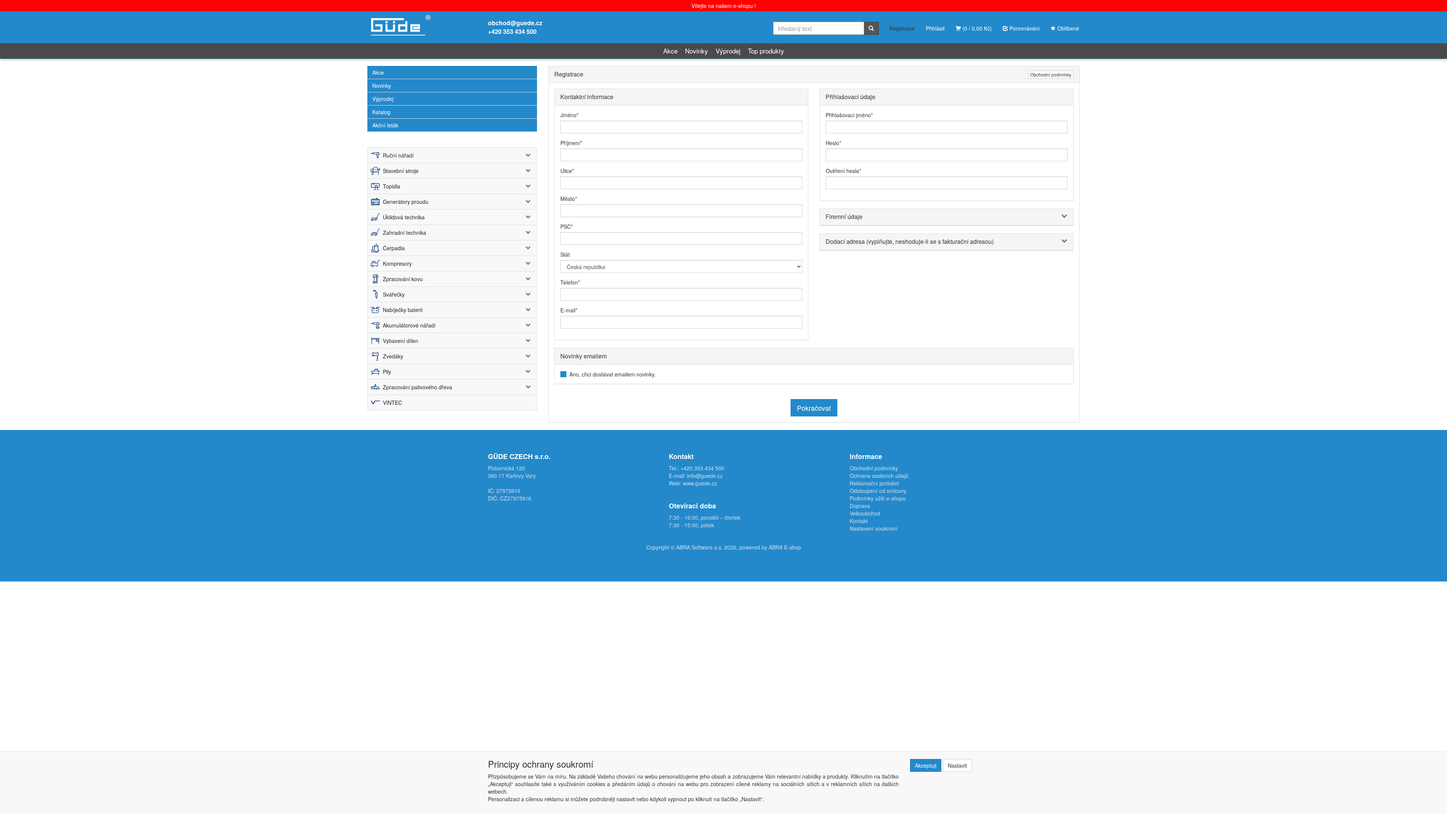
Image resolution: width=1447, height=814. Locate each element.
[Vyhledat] (871, 28)
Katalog (381, 112)
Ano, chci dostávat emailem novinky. (612, 374)
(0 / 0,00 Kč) (976, 28)
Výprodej (728, 50)
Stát (565, 254)
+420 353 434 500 (512, 31)
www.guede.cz (700, 483)
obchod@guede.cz (515, 22)
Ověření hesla (842, 170)
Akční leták (385, 125)
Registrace (902, 28)
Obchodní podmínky (1050, 74)
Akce (670, 50)
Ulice (566, 170)
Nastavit (957, 765)
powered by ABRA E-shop (770, 547)
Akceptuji (925, 765)
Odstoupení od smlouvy (878, 490)
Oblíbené (1067, 28)
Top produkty (766, 50)
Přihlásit (935, 28)
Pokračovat (814, 408)
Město (567, 198)
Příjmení (570, 143)
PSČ (565, 226)
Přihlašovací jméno (848, 115)
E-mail (567, 310)
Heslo (832, 143)
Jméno (568, 115)
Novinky (696, 50)
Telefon (569, 282)
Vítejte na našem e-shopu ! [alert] (723, 5)
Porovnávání (1024, 28)
